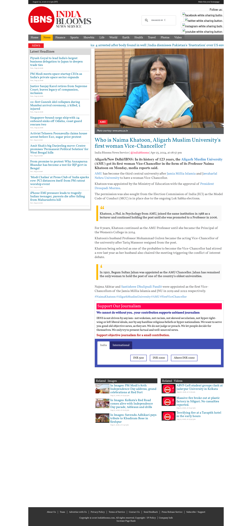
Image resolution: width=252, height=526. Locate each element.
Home (34, 38)
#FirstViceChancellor (173, 297)
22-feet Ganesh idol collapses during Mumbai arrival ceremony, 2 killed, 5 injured (55, 105)
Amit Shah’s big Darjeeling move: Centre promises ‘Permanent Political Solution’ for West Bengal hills (59, 149)
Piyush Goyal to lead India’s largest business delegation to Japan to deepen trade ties (56, 61)
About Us (51, 512)
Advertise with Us (78, 512)
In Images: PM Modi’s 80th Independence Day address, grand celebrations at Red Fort (133, 389)
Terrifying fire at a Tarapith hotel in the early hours (198, 414)
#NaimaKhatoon (105, 297)
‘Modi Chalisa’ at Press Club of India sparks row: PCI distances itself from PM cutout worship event (59, 180)
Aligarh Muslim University (202, 159)
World (113, 38)
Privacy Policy (98, 512)
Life (101, 38)
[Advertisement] (59, 358)
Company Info (166, 517)
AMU (98, 173)
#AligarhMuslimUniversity (133, 297)
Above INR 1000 (184, 358)
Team (62, 512)
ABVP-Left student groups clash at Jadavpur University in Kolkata (199, 387)
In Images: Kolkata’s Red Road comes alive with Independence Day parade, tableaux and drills (131, 403)
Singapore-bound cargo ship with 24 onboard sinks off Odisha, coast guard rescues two (56, 121)
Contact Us (134, 512)
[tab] (103, 345)
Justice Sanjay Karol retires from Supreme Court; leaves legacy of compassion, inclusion (58, 89)
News (46, 38)
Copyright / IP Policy (145, 517)
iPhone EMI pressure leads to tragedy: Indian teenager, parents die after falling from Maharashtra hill (57, 196)
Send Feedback (151, 512)
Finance (60, 38)
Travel (152, 38)
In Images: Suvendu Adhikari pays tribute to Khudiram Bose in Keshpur (133, 418)
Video (178, 38)
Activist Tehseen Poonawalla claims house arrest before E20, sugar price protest (58, 135)
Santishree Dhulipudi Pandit (141, 287)
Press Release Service (172, 512)
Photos (165, 38)
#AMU (155, 297)
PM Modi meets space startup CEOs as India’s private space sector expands (56, 76)
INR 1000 (159, 358)
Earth (125, 38)
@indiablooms (139, 153)
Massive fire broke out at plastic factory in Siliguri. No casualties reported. (198, 401)
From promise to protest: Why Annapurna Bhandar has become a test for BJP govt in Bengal (58, 165)
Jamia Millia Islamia (181, 173)
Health (138, 38)
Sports (74, 38)
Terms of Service (117, 512)
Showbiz (88, 38)
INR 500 (138, 358)
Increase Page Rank (126, 521)
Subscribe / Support (195, 512)
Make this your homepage (208, 2)
